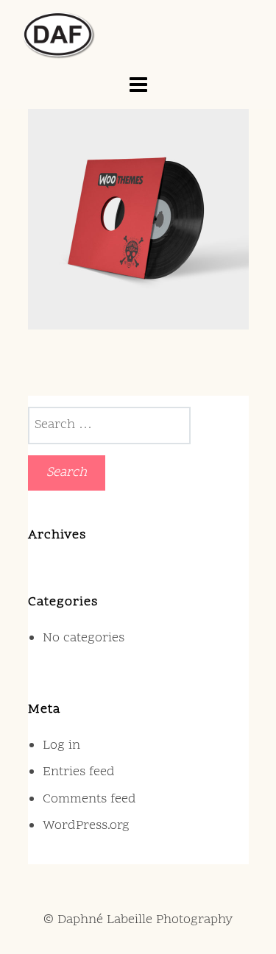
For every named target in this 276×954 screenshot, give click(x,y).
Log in (61, 745)
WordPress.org (86, 825)
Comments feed (89, 799)
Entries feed (79, 772)
